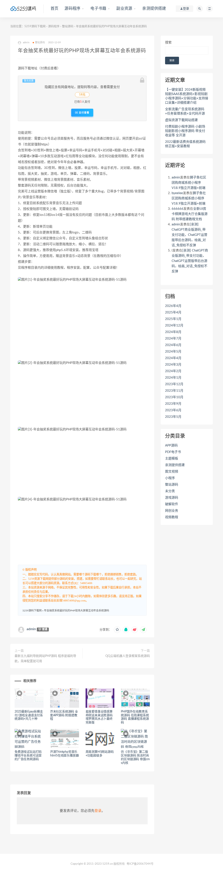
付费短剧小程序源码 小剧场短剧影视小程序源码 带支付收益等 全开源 (185, 131)
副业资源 (124, 9)
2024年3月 (173, 364)
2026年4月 (173, 306)
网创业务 (171, 510)
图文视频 (171, 471)
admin (31, 629)
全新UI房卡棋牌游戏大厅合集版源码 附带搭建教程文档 (190, 214)
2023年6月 (173, 410)
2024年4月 (173, 358)
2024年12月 (174, 325)
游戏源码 (171, 497)
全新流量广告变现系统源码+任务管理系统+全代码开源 (185, 111)
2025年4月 (173, 312)
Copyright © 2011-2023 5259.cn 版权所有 (98, 864)
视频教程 (171, 517)
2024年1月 (173, 377)
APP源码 (171, 445)
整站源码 (67, 26)
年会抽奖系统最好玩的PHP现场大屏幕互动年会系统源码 (76, 610)
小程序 (170, 478)
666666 (177, 208)
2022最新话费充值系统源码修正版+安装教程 (185, 144)
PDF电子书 (173, 452)
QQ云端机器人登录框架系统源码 (127, 656)
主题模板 (171, 458)
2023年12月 (174, 384)
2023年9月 (173, 403)
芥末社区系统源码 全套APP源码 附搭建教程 (64, 715)
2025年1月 (173, 319)
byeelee (177, 193)
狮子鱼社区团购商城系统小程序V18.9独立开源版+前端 (189, 183)
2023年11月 (174, 390)
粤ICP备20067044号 (140, 864)
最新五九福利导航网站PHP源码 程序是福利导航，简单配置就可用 (45, 658)
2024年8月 (173, 332)
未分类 (170, 491)
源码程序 (72, 9)
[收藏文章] (117, 629)
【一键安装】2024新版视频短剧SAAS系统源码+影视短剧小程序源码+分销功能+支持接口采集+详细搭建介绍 (186, 96)
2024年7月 (173, 338)
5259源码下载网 (35, 26)
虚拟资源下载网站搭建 (181, 120)
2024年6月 (173, 345)
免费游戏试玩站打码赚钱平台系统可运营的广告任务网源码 (28, 755)
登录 (98, 811)
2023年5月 (173, 416)
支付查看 (83, 112)
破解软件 (171, 504)
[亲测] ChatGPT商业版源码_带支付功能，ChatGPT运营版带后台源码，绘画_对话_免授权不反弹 (189, 235)
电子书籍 (98, 9)
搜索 (168, 42)
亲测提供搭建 (154, 9)
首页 (54, 9)
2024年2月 (173, 371)
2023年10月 (174, 397)
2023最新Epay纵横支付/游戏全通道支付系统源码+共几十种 (29, 715)
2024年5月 (173, 351)
